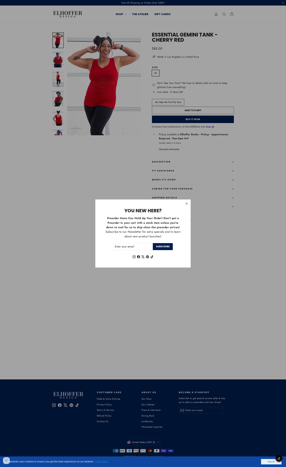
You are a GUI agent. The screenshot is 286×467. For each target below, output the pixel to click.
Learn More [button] (101, 461)
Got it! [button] (271, 461)
